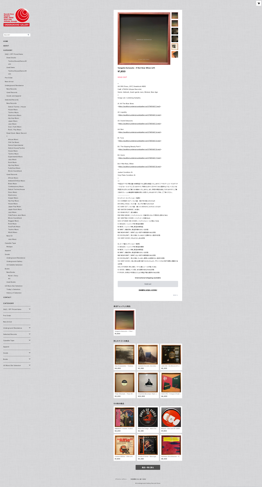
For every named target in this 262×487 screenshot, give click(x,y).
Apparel (8, 250)
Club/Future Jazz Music (17, 215)
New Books (11, 272)
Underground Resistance (14, 85)
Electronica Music (14, 115)
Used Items (11, 67)
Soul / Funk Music (14, 127)
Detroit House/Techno (16, 148)
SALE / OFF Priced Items (14, 54)
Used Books (11, 282)
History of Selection (14, 293)
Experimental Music (15, 156)
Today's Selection (13, 289)
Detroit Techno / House (17, 107)
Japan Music (13, 121)
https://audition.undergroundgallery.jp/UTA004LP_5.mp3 (139, 141)
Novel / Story (13, 276)
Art (9, 278)
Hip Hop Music (13, 118)
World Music (12, 232)
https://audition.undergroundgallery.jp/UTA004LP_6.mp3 (140, 149)
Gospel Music (13, 198)
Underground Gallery (14, 261)
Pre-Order (9, 78)
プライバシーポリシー (121, 479)
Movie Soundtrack (15, 171)
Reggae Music (13, 221)
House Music (13, 109)
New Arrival (9, 81)
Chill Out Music (13, 142)
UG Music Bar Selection (14, 286)
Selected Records (12, 100)
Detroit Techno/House (16, 189)
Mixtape (10, 246)
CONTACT (7, 297)
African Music (13, 139)
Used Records (12, 92)
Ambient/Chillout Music (16, 181)
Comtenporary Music (16, 186)
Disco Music (12, 192)
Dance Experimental (15, 145)
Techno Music (13, 112)
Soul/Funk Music (14, 226)
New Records (12, 89)
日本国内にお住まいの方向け (148, 290)
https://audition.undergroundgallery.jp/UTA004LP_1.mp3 (139, 106)
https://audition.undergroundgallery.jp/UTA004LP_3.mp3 (139, 123)
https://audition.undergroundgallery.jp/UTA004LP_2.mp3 (140, 115)
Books (7, 269)
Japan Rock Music (15, 209)
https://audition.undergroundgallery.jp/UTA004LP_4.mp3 (140, 132)
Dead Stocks (11, 57)
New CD (10, 236)
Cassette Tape (10, 243)
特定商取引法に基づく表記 (138, 479)
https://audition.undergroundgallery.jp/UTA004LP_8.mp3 (140, 166)
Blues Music (12, 183)
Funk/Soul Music (14, 168)
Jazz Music (12, 124)
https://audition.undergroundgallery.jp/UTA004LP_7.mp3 (139, 158)
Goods (7, 254)
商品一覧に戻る (148, 467)
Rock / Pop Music (14, 129)
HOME (5, 41)
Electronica (12, 195)
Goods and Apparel (14, 96)
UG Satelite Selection (15, 265)
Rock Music (12, 162)
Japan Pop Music (14, 206)
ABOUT (6, 46)
